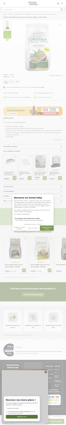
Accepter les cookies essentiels (19, 228)
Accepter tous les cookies (47, 228)
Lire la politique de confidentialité (22, 214)
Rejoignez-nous (21, 416)
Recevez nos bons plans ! (21, 400)
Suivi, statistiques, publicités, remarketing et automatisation (29, 220)
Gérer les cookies (33, 228)
